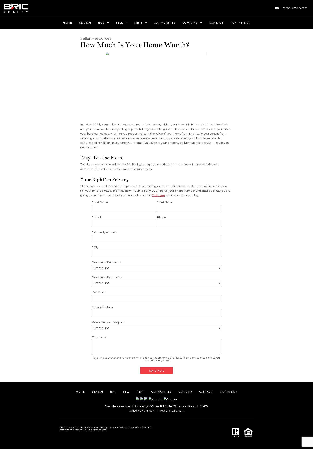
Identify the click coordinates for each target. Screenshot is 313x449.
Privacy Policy (132, 427)
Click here (158, 195)
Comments (99, 337)
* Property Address (104, 232)
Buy (113, 391)
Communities (164, 22)
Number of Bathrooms (107, 277)
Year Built (98, 292)
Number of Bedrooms (106, 262)
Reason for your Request (108, 322)
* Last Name (165, 202)
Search (85, 22)
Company (185, 391)
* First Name (100, 202)
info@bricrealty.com (171, 410)
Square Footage (102, 307)
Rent (140, 391)
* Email (96, 217)
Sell (126, 391)
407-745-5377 (240, 22)
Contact (216, 22)
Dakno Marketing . (97, 429)
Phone (161, 217)
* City (95, 247)
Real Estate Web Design (70, 429)
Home (67, 22)
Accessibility (146, 427)
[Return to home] (16, 8)
